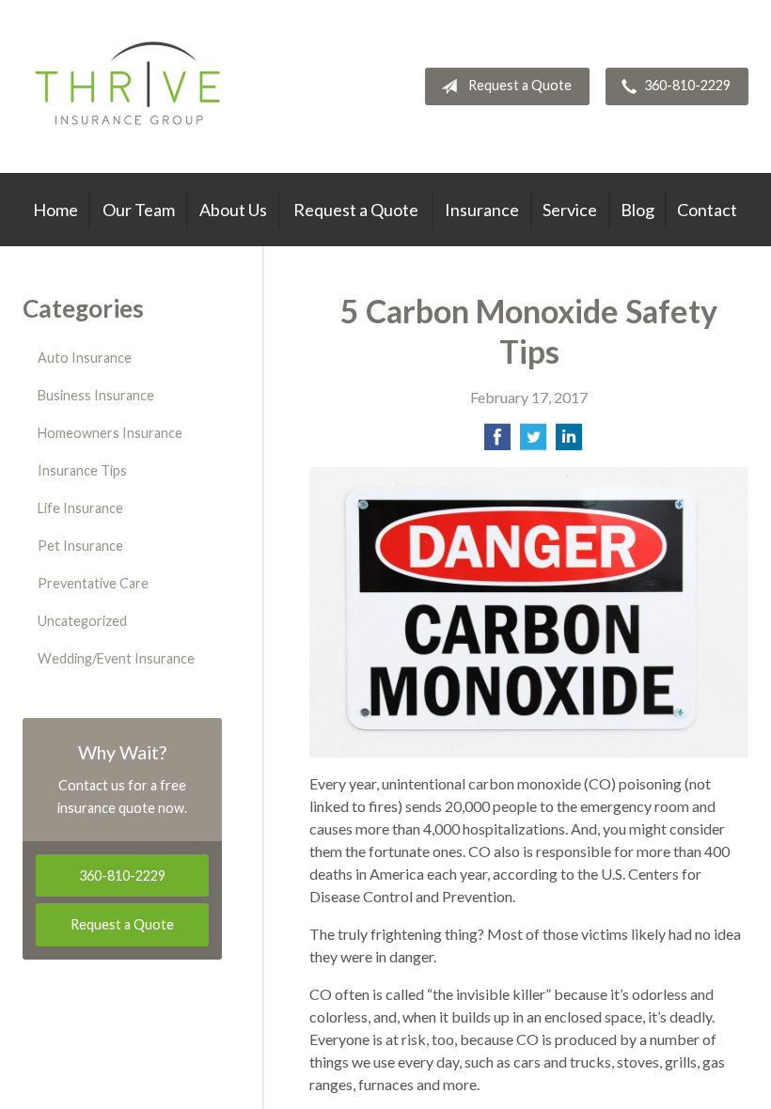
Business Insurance (96, 395)
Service (570, 209)
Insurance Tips (82, 470)
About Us (233, 209)
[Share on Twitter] (533, 442)
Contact (707, 209)
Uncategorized (82, 621)
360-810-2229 (687, 85)
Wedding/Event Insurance (116, 658)
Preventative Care (93, 583)
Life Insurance (80, 508)
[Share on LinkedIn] (569, 442)
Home (55, 209)
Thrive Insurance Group (130, 86)
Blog (637, 209)
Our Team (138, 209)
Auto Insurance (85, 358)
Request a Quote (520, 85)
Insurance (482, 209)
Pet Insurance (80, 546)
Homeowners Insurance (110, 433)
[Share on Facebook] (497, 442)
